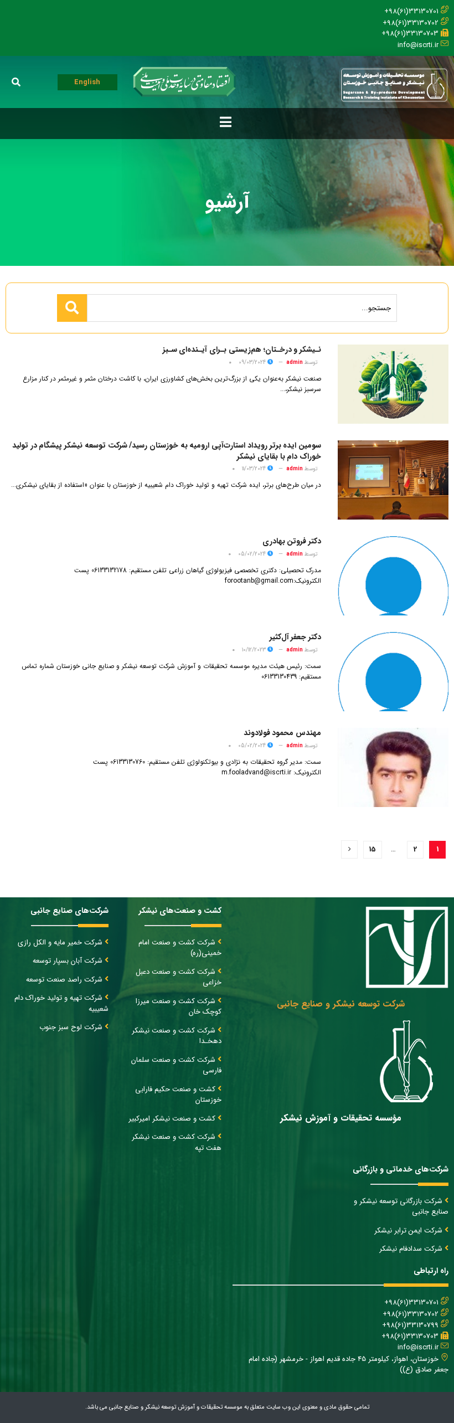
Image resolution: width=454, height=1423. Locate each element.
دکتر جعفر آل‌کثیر (295, 637)
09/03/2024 (253, 362)
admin (294, 362)
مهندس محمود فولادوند (282, 733)
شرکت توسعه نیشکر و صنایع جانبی (341, 1004)
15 (372, 849)
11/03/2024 (254, 469)
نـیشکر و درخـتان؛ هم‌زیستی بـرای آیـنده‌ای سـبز (242, 349)
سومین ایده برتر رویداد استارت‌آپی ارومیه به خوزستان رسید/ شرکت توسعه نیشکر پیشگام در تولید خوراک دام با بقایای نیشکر (166, 451)
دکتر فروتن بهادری (291, 541)
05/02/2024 (252, 554)
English (87, 82)
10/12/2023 (254, 650)
